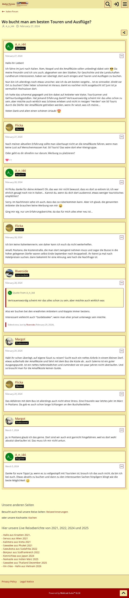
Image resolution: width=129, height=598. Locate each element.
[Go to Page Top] (123, 593)
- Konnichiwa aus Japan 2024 (18, 555)
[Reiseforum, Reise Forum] (15, 4)
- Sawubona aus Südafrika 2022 (19, 548)
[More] (121, 56)
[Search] (107, 4)
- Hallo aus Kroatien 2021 (16, 534)
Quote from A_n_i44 (24, 292)
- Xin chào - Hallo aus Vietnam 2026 (21, 566)
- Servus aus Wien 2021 (15, 538)
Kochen (32, 517)
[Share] (124, 32)
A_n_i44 (10, 26)
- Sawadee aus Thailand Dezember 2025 (24, 562)
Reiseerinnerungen (57, 511)
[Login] (116, 4)
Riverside (30, 324)
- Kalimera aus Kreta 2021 (16, 541)
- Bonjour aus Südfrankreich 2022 (20, 552)
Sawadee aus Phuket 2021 (17, 545)
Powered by (64, 593)
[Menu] (124, 4)
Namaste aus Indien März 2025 (20, 559)
